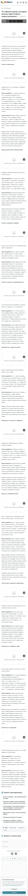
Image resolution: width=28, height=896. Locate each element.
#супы (5, 830)
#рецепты (21, 827)
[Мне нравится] (17, 21)
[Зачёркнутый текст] (10, 859)
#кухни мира (12, 827)
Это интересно (7, 8)
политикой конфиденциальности (14, 885)
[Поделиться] (7, 21)
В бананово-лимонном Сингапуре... (13, 817)
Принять (15, 892)
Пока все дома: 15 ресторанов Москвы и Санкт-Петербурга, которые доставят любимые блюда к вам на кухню (14, 808)
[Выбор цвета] (15, 859)
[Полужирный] (3, 859)
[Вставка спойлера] (19, 859)
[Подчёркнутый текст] (8, 859)
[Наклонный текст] (5, 859)
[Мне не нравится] (21, 21)
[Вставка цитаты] (17, 859)
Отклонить (14, 889)
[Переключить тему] (26, 2)
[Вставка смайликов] (12, 859)
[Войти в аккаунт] (18, 2)
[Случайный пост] (23, 2)
